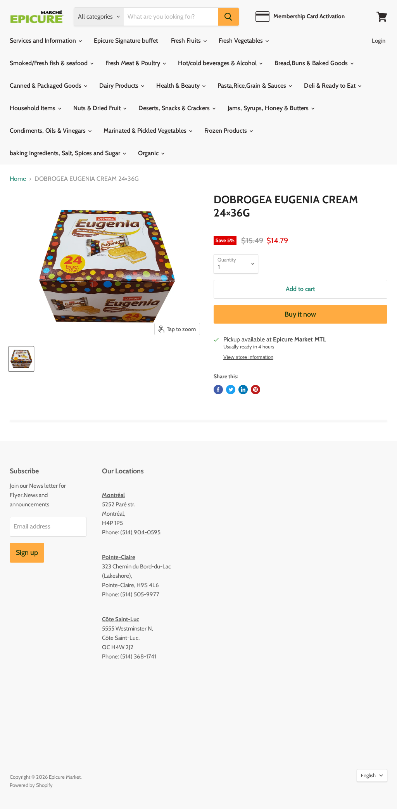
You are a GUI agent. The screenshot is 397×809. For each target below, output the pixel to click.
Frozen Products (226, 130)
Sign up (27, 552)
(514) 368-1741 (138, 656)
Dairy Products (119, 85)
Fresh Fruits (186, 40)
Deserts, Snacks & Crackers (174, 108)
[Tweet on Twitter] (230, 389)
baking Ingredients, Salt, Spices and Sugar (66, 153)
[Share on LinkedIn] (243, 389)
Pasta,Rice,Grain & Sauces (252, 85)
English (368, 775)
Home (18, 178)
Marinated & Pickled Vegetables (146, 130)
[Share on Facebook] (218, 389)
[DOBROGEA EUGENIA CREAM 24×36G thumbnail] (21, 358)
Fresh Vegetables (241, 40)
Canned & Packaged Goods (46, 85)
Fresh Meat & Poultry (133, 63)
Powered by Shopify (31, 785)
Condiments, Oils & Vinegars (48, 130)
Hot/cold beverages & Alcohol (218, 63)
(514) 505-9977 (139, 594)
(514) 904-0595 (140, 532)
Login (378, 40)
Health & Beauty (178, 85)
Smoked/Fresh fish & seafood (49, 63)
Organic (149, 153)
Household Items (33, 108)
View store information (248, 357)
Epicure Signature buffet (126, 40)
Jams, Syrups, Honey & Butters (269, 108)
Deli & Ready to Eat (330, 85)
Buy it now (300, 314)
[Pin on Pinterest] (255, 389)
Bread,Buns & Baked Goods (311, 63)
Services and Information (44, 40)
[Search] (228, 17)
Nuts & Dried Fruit (97, 108)
